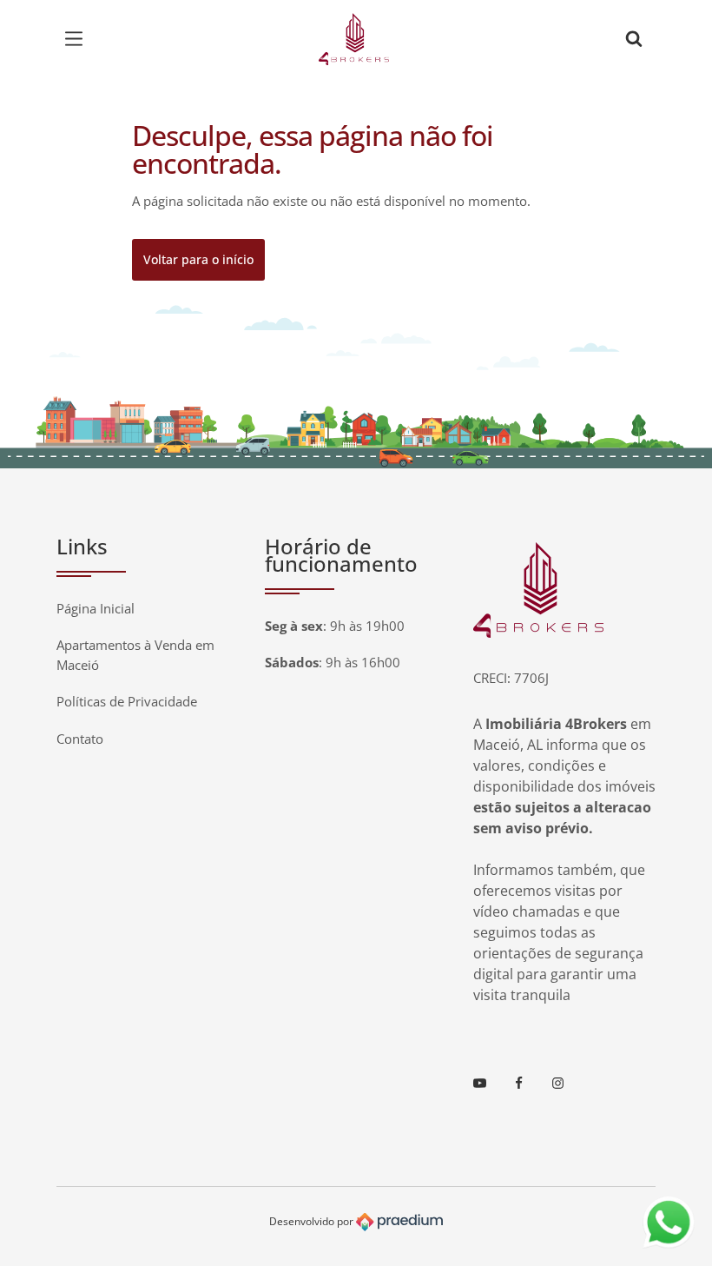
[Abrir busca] (633, 39)
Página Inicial (95, 608)
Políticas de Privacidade (126, 701)
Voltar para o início (198, 259)
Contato (79, 738)
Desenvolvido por (312, 1221)
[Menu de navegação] (78, 39)
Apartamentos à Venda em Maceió (135, 654)
